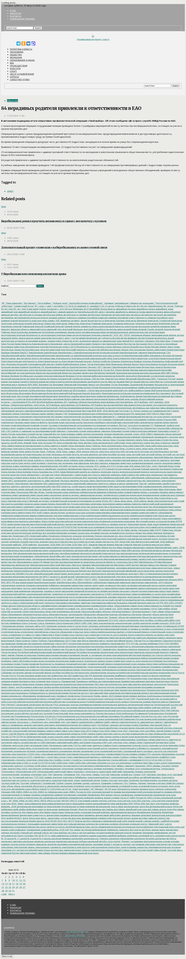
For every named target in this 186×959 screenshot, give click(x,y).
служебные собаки (145, 739)
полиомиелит (80, 666)
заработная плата (171, 483)
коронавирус (174, 518)
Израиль (163, 492)
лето (13, 538)
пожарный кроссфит (76, 663)
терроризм (128, 771)
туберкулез (35, 783)
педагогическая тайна (45, 646)
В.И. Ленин (116, 369)
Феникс (73, 809)
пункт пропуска (106, 698)
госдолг (43, 425)
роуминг (40, 719)
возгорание (106, 390)
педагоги (28, 646)
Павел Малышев (23, 637)
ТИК (49, 774)
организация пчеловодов (21, 628)
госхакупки (144, 425)
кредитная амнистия (76, 524)
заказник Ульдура (59, 480)
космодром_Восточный (135, 521)
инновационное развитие (156, 495)
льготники (78, 541)
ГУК (8, 431)
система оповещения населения (161, 733)
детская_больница (52, 454)
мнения (131, 567)
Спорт (13, 71)
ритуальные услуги (11, 713)
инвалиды (6, 495)
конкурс (29, 518)
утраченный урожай (171, 797)
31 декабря (92, 305)
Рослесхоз (50, 716)
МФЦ (180, 579)
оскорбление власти (80, 628)
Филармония (143, 812)
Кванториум (174, 506)
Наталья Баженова (148, 591)
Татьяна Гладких (169, 765)
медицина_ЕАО (9, 553)
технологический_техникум (15, 774)
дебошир (42, 436)
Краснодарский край (46, 524)
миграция (6, 559)
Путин (126, 698)
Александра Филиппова (157, 323)
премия (14, 681)
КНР (33, 512)
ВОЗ (74, 390)
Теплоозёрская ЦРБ (25, 771)
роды (77, 713)
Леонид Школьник (104, 535)
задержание (20, 480)
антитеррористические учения (92, 335)
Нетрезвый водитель (133, 599)
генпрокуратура (103, 413)
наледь (87, 585)
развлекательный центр (107, 701)
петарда (12, 652)
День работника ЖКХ (133, 445)
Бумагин (24, 367)
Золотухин (114, 489)
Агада (33, 317)
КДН (25, 509)
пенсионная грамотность (117, 646)
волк (3, 393)
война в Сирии (143, 390)
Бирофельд (155, 355)
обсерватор (124, 614)
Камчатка (136, 503)
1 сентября (57, 305)
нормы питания (130, 608)
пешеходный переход (157, 652)
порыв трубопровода (105, 669)
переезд (132, 649)
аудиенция (85, 340)
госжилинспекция (66, 425)
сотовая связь (23, 748)
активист (75, 320)
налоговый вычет (40, 588)
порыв (47, 669)
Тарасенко (139, 765)
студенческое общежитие (96, 759)
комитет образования (160, 512)
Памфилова (102, 637)
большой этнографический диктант (36, 364)
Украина (143, 788)
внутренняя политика (38, 387)
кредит (61, 524)
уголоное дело (166, 786)
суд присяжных (123, 762)
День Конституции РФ (43, 442)
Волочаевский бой (63, 393)
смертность (161, 739)
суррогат (18, 765)
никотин (150, 602)
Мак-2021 (82, 544)
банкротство (98, 343)
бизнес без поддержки (133, 349)
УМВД (10, 191)
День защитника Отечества (157, 439)
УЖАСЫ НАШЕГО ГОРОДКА (45, 788)
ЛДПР (157, 530)
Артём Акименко (129, 337)
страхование (8, 759)
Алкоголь (119, 326)
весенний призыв (10, 378)
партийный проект (123, 640)
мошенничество (33, 576)
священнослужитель (80, 727)
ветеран (31, 378)
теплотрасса (91, 771)
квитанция (17, 509)
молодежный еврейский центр (127, 570)
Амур (173, 326)
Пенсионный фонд (33, 649)
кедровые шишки (37, 509)
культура (128, 527)
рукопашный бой (113, 719)
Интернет (56, 498)
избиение (73, 492)
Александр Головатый (159, 320)
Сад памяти (72, 722)
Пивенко (173, 652)
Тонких (136, 774)
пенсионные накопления (167, 646)
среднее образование (163, 754)
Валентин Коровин (71, 372)
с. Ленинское (36, 722)
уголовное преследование (104, 786)
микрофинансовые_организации (28, 559)
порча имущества (34, 669)
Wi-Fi (86, 308)
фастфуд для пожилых (157, 803)
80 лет (136, 305)
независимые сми (22, 596)
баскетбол (122, 343)
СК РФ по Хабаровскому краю (31, 736)
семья (57, 730)
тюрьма (141, 783)
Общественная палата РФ (43, 617)
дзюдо (56, 457)
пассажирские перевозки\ (41, 643)
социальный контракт (110, 751)
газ (150, 410)
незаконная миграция (43, 596)
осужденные (156, 628)
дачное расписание (92, 434)
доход (81, 466)
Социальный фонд (132, 751)
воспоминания (147, 393)
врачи (82, 396)
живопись (115, 474)
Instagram (51, 308)
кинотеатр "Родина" (88, 509)
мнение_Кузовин (41, 567)
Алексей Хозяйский (44, 326)
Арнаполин (92, 337)
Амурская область (19, 329)
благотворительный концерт (76, 361)
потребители (123, 672)
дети (137, 451)
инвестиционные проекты (57, 495)
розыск (112, 713)
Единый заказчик (149, 468)
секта (94, 727)
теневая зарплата (83, 768)
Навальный (112, 582)
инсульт (35, 498)
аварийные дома (164, 308)
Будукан (162, 364)
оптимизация (169, 626)
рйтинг (25, 713)
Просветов (74, 692)
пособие (56, 672)
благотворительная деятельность (19, 361)
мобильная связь (31, 570)
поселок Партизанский (139, 669)
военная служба (26, 390)
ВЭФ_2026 (102, 410)
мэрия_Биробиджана (60, 582)
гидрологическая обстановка (47, 416)
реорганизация (75, 710)
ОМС (89, 623)
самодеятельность (129, 722)
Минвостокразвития (72, 559)
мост (136, 573)
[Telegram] (18, 43)
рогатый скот (36, 713)
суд (108, 762)
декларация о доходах (166, 436)
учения (94, 800)
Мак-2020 (72, 544)
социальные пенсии (69, 751)
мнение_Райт (78, 567)
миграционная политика (133, 556)
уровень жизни (102, 797)
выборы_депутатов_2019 (37, 404)
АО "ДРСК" (125, 335)
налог (95, 585)
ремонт (47, 710)
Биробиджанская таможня (133, 352)
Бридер (127, 364)
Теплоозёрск (8, 771)
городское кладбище (93, 422)
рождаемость (87, 713)
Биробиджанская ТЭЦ (159, 352)
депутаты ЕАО (117, 451)
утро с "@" (6, 800)
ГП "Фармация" (158, 425)
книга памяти (18, 512)
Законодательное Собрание (110, 480)
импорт (179, 492)
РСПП (54, 719)
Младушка (18, 567)
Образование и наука (22, 60)
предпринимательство (68, 678)
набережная (99, 582)
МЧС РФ (10, 582)
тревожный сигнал (90, 780)
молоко (159, 570)
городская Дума (55, 422)
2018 (71, 305)
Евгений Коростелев (169, 466)
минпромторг (22, 564)
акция (83, 320)
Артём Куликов (146, 337)
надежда (20, 585)
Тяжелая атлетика (155, 783)
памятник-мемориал (146, 637)
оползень (93, 626)
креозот (122, 524)
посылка (111, 672)
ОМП (84, 623)
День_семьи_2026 (71, 451)
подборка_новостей (11, 660)
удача (27, 788)
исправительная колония (63, 500)
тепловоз (118, 768)
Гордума (18, 422)
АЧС (131, 340)
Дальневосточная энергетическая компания (133, 431)
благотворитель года (141, 358)
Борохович (99, 364)
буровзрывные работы (56, 367)
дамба (78, 434)
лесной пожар (130, 535)
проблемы (64, 687)
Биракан (5, 352)
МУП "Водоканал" (45, 579)
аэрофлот (150, 340)
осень (65, 628)
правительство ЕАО (61, 675)
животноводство (130, 474)
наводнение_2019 (154, 582)
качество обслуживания (155, 506)
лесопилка (161, 535)
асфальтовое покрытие (59, 340)
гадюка (144, 410)
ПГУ (127, 643)
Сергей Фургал (16, 733)
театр (24, 768)
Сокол (114, 745)
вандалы (144, 372)
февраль (174, 803)
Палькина (90, 637)
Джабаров (34, 457)
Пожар (24, 663)
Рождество (101, 713)
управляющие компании (81, 797)
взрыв (179, 378)
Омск (95, 623)
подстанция (141, 660)
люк (132, 541)
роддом (47, 713)
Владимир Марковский (64, 384)
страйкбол (163, 756)
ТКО (77, 774)
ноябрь (166, 608)
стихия (115, 756)
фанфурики (121, 803)
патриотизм (74, 643)
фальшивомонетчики (104, 803)
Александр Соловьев (112, 323)
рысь (26, 722)
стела (68, 756)
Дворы (21, 436)
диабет (64, 457)
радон (82, 701)
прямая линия (121, 695)
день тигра (141, 448)
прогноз (93, 687)
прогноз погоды (106, 687)
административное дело (160, 317)
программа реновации (153, 687)
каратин (57, 506)
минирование (165, 559)
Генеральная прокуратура (81, 413)
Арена (21, 337)
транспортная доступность (15, 780)
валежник (30, 372)
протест (84, 692)
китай (109, 509)
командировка (102, 512)
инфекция (94, 498)
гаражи (50, 413)
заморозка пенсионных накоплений (67, 483)
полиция (144, 666)
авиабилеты (121, 311)
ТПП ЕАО (38, 777)
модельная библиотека (78, 570)
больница (11, 364)
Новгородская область (28, 605)
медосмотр (86, 553)
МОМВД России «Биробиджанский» (35, 573)
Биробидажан (35, 352)
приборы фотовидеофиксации (104, 681)
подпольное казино (94, 660)
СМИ (42, 742)
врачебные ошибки (68, 396)
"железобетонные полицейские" (85, 303)
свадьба (24, 727)
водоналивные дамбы (133, 387)
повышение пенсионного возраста (86, 658)
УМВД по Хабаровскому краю (52, 791)
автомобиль (7, 317)
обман (160, 611)
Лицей (68, 538)
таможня (129, 765)
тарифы (156, 765)
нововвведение (48, 605)
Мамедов (25, 547)
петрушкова (93, 652)
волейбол (175, 390)
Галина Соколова (20, 413)
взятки (68, 381)
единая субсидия (131, 468)
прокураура (22, 692)
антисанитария (156, 332)
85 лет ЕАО (7, 308)
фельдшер (52, 809)
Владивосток (45, 384)
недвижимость (146, 594)
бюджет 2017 (95, 367)
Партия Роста (140, 640)
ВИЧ (29, 384)
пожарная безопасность (41, 663)
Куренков (49, 530)
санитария (37, 724)
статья (61, 756)
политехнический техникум (102, 666)
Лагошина (143, 530)
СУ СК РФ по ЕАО (46, 762)
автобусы (135, 314)
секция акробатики (108, 727)
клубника (6, 512)
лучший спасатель (29, 541)
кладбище (162, 509)
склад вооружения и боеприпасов (146, 736)
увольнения (66, 786)
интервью (45, 498)
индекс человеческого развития (112, 495)
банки (17, 343)
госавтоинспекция (19, 425)
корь (96, 521)
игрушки (57, 492)
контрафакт (123, 518)
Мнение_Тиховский (96, 567)
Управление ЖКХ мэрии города (103, 794)
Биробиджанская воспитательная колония (96, 352)
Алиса (95, 326)
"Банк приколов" (14, 303)
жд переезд (93, 471)
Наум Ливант (172, 591)
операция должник (56, 626)
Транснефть (167, 777)
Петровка (81, 652)
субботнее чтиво (65, 762)
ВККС (35, 384)
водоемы (78, 387)
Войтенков (157, 390)
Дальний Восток (51, 434)
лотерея (162, 538)
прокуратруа (139, 690)
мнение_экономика (117, 567)
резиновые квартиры (126, 707)
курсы (58, 530)
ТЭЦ (125, 783)
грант (13, 428)
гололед (128, 419)
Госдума (52, 425)
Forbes (42, 308)
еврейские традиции (55, 468)
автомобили (169, 314)
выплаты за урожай (11, 407)
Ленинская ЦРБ (20, 535)
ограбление (76, 620)
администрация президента (16, 320)
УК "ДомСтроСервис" (79, 788)
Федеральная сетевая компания (78, 806)
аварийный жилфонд (29, 311)
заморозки (91, 483)
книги (28, 512)
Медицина (16, 57)
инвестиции (36, 495)
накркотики (77, 585)
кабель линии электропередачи (156, 500)
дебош (33, 436)
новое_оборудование (118, 605)
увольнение (53, 786)
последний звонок (41, 672)
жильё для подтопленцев (68, 477)
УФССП (73, 800)
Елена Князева (23, 471)
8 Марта (128, 305)
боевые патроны (142, 361)
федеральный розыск (160, 806)
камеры (127, 503)
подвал (26, 660)
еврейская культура (11, 468)
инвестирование (21, 495)
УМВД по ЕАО (29, 791)
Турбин (59, 783)
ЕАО (143, 466)
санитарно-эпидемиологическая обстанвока (66, 724)
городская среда (73, 422)
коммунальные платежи (49, 515)
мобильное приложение (53, 570)
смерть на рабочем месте (26, 742)
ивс (36, 492)
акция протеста (95, 320)
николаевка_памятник (79, 602)
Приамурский (68, 681)
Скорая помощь (34, 739)
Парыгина (167, 640)
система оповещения (132, 733)
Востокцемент (163, 393)
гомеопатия (7, 422)
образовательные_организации (65, 614)
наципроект (72, 594)
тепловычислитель (150, 768)
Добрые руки (76, 460)
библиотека (106, 349)
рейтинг (156, 707)
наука (162, 591)
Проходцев (86, 695)
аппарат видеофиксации (155, 335)
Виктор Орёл (148, 381)
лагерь (134, 530)
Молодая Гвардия (100, 570)
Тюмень (132, 783)
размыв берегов (151, 701)
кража (10, 524)
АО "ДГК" (114, 335)
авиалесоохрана (154, 311)
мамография (52, 547)
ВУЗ (34, 402)
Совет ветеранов (32, 745)
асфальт (42, 340)
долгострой (29, 463)
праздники (108, 675)
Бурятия (73, 367)
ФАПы (136, 803)
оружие (39, 628)
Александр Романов (90, 323)
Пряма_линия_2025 (103, 695)
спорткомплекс (97, 754)
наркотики (173, 588)
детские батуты (70, 454)
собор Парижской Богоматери (152, 742)
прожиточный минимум (75, 690)
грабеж (170, 425)
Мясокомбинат (85, 582)
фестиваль (107, 809)
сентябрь (150, 730)
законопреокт (153, 480)
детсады (144, 451)
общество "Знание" (107, 617)
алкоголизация (106, 326)
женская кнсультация (161, 471)
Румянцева (129, 719)
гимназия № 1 (109, 416)
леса (120, 535)
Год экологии (47, 419)
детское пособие (19, 457)
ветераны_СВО (88, 378)
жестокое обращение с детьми (32, 474)
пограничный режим (159, 658)
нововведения (98, 605)
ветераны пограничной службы (63, 378)
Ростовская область (25, 719)
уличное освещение (165, 788)
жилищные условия (11, 477)
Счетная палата (69, 765)
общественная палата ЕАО (15, 617)
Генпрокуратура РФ (123, 413)
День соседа (77, 448)
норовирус (145, 608)
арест (61, 337)
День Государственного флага (125, 439)
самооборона (170, 722)
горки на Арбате (38, 422)
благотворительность (49, 361)
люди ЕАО (124, 541)
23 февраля (80, 305)
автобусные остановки (75, 314)
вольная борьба (81, 393)
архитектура (7, 340)
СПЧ (148, 754)
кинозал (62, 509)
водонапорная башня (156, 387)
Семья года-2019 (82, 730)
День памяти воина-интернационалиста (22, 445)
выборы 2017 (61, 402)
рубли (78, 719)
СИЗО (84, 733)
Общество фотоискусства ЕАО (157, 617)
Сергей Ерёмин (163, 730)
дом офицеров (81, 463)
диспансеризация (96, 457)
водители (61, 387)
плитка (167, 655)
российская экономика (108, 716)
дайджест (61, 431)
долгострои (16, 463)
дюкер (137, 466)
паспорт (177, 640)
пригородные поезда (166, 681)
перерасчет (143, 649)
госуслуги (132, 425)
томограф (114, 774)
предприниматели (46, 678)
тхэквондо (117, 783)
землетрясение (9, 489)
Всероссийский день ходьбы (123, 399)
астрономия (31, 340)
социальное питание (24, 751)
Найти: (4, 285)
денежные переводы (47, 439)
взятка (61, 381)
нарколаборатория (114, 588)
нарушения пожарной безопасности (80, 591)
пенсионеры (97, 646)
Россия (144, 716)
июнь (123, 500)
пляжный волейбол (19, 658)
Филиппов (155, 812)
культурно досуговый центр (148, 527)
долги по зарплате (160, 460)
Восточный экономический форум (35, 396)
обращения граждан (107, 614)
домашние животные (119, 463)
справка (133, 754)
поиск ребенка (160, 663)
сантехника (124, 724)
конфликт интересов (141, 518)
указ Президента (120, 788)
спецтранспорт (19, 754)
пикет (4, 655)
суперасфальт (174, 762)
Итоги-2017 (107, 500)
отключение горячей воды (34, 631)
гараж (42, 413)
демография (16, 439)
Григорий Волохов (66, 428)
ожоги (122, 620)
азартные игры (39, 320)
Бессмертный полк (55, 349)
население (113, 591)
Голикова (106, 419)
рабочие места (60, 701)
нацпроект (85, 594)
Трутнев (24, 783)
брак (108, 364)
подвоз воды (37, 660)
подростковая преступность (120, 660)
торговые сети (164, 774)
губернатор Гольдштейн (156, 428)
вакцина (143, 369)
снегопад (117, 742)
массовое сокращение (50, 550)
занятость (103, 483)
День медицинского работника (108, 442)
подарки (174, 658)
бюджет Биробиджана (115, 367)
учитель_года (148, 800)
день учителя (154, 448)
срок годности (18, 756)
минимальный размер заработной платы (136, 559)
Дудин (119, 466)
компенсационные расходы (115, 515)
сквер (66, 736)
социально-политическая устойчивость (128, 748)
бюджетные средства (26, 369)
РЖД (162, 710)
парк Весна (82, 640)
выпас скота (152, 404)
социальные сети (89, 751)
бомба (58, 364)
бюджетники (134, 367)
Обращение (89, 614)
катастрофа (68, 506)
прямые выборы (137, 695)
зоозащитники (150, 489)
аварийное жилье (145, 308)
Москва (111, 573)
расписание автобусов (40, 704)
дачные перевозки (113, 434)
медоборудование (69, 553)
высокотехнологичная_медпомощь (126, 407)
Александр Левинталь (44, 323)
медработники (100, 553)
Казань (51, 503)
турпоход (95, 783)
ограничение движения (95, 620)
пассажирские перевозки (14, 643)
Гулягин (14, 431)
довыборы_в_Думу (94, 460)
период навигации (171, 649)
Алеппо (77, 326)
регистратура (15, 707)
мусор (127, 579)
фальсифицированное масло (56, 803)
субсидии (91, 762)
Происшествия (18, 65)
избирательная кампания (92, 492)
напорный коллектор (72, 588)
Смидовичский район (67, 742)
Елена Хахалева (39, 471)
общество (91, 617)
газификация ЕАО (161, 410)
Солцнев (153, 745)
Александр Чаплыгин (134, 323)
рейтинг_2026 (168, 707)
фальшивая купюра (82, 803)
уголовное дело (81, 786)
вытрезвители (51, 410)
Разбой (90, 701)
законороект (8, 483)
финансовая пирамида (58, 815)
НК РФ (159, 602)
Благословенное (121, 358)
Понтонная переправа (13, 669)
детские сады (123, 454)
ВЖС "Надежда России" (163, 378)
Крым (173, 524)
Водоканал (104, 387)
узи (62, 788)
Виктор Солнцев (163, 381)
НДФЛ (108, 594)
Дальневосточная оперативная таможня (88, 431)
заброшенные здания (156, 477)
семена (49, 730)
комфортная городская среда (159, 515)
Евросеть (87, 468)
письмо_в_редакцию (91, 655)
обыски (40, 620)
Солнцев (136, 745)
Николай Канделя (136, 602)
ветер (22, 378)
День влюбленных (69, 439)
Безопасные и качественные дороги (110, 346)
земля (20, 489)
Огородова (63, 620)
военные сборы (43, 390)
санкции (113, 724)
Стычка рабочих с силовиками (126, 759)
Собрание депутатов (12, 745)
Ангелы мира (116, 329)
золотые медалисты (131, 489)
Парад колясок (22, 640)
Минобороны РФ (147, 562)
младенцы (6, 567)
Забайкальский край (113, 477)
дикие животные (77, 457)
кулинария (99, 527)
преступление (38, 681)
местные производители (74, 556)
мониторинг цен (76, 573)
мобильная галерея (11, 570)
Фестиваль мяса (30, 812)
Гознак (92, 419)
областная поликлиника (57, 611)
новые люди (136, 605)
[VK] (28, 43)
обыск (32, 620)
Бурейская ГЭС (36, 367)
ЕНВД (56, 471)
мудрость (55, 576)
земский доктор (33, 489)
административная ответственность (127, 317)
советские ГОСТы (71, 745)
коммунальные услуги (74, 515)
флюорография (173, 815)
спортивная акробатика (53, 754)
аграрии (52, 317)
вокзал (166, 390)
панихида (170, 637)
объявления (22, 620)
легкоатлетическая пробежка (26, 532)
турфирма (105, 783)
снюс (125, 742)
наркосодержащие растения (152, 588)
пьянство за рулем (159, 698)
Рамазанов (174, 701)
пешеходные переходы (132, 652)
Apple (35, 308)
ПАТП (64, 643)
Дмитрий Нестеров (22, 460)
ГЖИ (148, 413)
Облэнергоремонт (121, 611)
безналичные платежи (37, 346)
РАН (3, 704)
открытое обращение (60, 631)
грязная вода (118, 428)
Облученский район (91, 611)
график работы (47, 428)
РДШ (55, 704)
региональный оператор (140, 704)
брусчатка (144, 364)
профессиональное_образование (18, 695)
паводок (45, 637)
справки (141, 754)
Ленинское (54, 535)
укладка (134, 788)
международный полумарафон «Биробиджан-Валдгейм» (31, 556)
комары (134, 512)
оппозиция (105, 626)
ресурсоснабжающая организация (141, 710)
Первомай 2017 (93, 649)
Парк (73, 640)
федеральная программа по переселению (38, 806)
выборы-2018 (73, 404)
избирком (111, 492)
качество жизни (89, 506)
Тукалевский (48, 783)
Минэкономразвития (102, 564)
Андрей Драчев (162, 329)
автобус (14, 314)
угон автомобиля (15, 788)
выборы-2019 (88, 404)
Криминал (164, 524)
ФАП (130, 803)
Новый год (168, 605)
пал (62, 637)
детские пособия (107, 454)
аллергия (155, 326)
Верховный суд (145, 375)
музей (63, 576)
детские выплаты (88, 454)
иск (176, 498)
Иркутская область (163, 498)
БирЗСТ (23, 352)
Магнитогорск (142, 541)
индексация (135, 495)
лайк (151, 530)
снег (109, 742)
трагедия (57, 777)
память (161, 637)
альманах (165, 326)
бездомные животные (13, 346)
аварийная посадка (125, 308)
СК (180, 733)
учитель (102, 800)
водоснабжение (9, 390)
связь (65, 727)
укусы (151, 788)
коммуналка (7, 515)
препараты (24, 681)
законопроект (168, 480)
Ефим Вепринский (69, 471)
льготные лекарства (95, 541)
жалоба (83, 471)
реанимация (85, 704)
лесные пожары (146, 535)
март (170, 547)
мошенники (18, 576)
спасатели (171, 751)
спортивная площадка (78, 754)
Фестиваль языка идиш (51, 812)
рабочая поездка (43, 701)
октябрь (149, 620)
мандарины (76, 547)
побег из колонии (51, 658)
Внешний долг (19, 387)
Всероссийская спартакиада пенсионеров (86, 399)
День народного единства (139, 442)
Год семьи (34, 419)
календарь (84, 503)
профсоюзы (73, 695)
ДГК (27, 436)
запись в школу (117, 483)
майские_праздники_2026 (41, 544)
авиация (5, 314)
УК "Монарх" (97, 788)
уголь (177, 786)
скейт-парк (98, 736)
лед (44, 532)
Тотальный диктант (22, 777)
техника (138, 771)
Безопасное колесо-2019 (62, 346)
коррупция (87, 521)
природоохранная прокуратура (60, 684)
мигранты (114, 556)
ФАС (142, 803)
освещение (56, 628)
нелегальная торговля (139, 596)
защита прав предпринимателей (95, 486)
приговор (150, 681)
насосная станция (128, 591)
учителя (160, 800)
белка (147, 346)
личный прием (93, 538)
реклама (5, 710)
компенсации (93, 515)
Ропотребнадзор (125, 713)
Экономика (16, 51)
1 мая (48, 305)
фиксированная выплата (123, 812)
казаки (43, 503)
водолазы (115, 387)
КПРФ (178, 521)
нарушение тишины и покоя (46, 591)
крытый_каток (14, 527)
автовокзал (147, 314)
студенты (76, 759)
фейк (16, 809)
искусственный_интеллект (36, 500)
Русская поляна (143, 719)
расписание (22, 704)
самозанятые (147, 722)
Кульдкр (109, 527)
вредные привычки (96, 396)
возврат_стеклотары (88, 390)
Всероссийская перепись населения (45, 399)
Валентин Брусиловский (48, 372)
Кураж (31, 530)
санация (27, 724)
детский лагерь (153, 454)
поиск (149, 663)
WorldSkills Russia (98, 308)
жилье (25, 477)
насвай (103, 591)
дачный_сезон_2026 (134, 434)
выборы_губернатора (12, 404)
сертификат (30, 733)
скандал (58, 736)
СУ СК (145, 759)
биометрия (172, 349)
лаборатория (109, 530)
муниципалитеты (135, 576)
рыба (154, 719)
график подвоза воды (27, 428)
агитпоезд (42, 317)
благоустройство (101, 361)
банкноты (26, 343)
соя (164, 751)
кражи (17, 524)
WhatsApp (77, 308)
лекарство (6, 535)
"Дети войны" (43, 303)
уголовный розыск (148, 786)
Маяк (123, 550)
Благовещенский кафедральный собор (91, 358)
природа (17, 684)
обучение (136, 614)
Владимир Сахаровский (130, 384)
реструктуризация (94, 710)
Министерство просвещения (58, 562)
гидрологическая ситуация (77, 416)
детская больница (159, 451)
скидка (107, 736)
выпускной (40, 407)
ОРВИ (4, 628)
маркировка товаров (143, 547)
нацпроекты (97, 594)
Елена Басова (8, 471)
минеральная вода (93, 559)
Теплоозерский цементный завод (54, 771)
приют (4, 687)
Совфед (106, 745)
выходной (64, 410)
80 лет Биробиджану (151, 305)
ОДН (116, 620)
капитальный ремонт (12, 506)
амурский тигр (54, 329)
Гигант (168, 413)
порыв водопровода (62, 669)
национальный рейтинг (13, 594)
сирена (91, 733)
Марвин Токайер (92, 547)
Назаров (30, 585)
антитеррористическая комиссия (58, 335)
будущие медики (10, 367)
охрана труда (126, 634)
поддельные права (65, 660)
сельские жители (144, 727)
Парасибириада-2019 (58, 640)
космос (151, 521)
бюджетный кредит (76, 369)
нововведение (65, 605)
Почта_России (16, 675)
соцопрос (148, 751)
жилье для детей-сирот (42, 477)
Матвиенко (68, 550)
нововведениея (81, 605)
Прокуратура (153, 690)
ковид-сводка (50, 512)
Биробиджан (50, 352)
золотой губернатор (97, 489)
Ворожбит (95, 393)
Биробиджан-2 (66, 352)
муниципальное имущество (15, 579)
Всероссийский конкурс (151, 399)
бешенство (94, 349)
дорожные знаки (10, 466)
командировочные (120, 512)
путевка (118, 698)
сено (142, 730)
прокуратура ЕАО (169, 690)
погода (108, 658)
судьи (156, 762)
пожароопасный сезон (125, 663)
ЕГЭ (103, 468)
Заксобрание (22, 483)
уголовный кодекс (128, 786)
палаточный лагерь (74, 637)
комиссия (144, 512)
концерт (156, 518)
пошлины (29, 675)
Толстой (104, 774)
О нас (13, 10)
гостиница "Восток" (116, 425)
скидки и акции (119, 736)
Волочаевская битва (42, 393)
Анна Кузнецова (19, 332)
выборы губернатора (80, 402)
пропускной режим (58, 692)
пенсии (61, 646)
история (96, 500)
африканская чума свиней (115, 340)
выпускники (28, 407)
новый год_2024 (37, 608)
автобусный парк (121, 314)
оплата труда (73, 626)
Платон (159, 655)
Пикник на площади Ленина (30, 655)
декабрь (107, 436)
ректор (30, 710)
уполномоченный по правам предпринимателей (116, 791)
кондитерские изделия (13, 518)
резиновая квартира (104, 707)
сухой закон (40, 765)
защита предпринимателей (127, 486)
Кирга (102, 509)
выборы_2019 (131, 402)
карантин (40, 506)
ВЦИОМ (40, 402)
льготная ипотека (63, 541)
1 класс (41, 305)
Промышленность (38, 692)
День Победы (92, 445)
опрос (159, 626)
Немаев (155, 596)
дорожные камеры (29, 466)
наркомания (130, 588)
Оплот (84, 626)
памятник (130, 637)
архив (170, 337)
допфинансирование (142, 463)
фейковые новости (36, 809)
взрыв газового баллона (25, 381)
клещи (178, 509)
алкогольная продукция (137, 326)
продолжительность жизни (15, 690)
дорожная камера (171, 463)
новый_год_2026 (113, 608)
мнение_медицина (60, 567)
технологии (149, 771)
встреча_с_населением (13, 402)
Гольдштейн (170, 419)
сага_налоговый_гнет (54, 722)
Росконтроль (37, 716)
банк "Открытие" (174, 340)
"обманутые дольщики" (141, 303)
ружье (100, 719)
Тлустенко (86, 774)
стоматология (150, 756)
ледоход (130, 532)
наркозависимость (94, 588)
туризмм (76, 783)
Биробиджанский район (136, 355)
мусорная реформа (141, 579)
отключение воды (10, 631)
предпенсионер (9, 678)
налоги (162, 585)
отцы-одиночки (91, 634)
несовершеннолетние (89, 599)
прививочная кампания (132, 681)
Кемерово (52, 509)
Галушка (34, 413)
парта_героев (105, 640)
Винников (6, 384)
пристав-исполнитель (110, 684)
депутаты (104, 451)
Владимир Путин (108, 384)
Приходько (172, 684)
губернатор (136, 428)
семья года (66, 730)
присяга (137, 684)
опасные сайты (32, 626)
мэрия (22, 582)
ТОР (143, 774)
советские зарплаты (91, 745)
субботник (80, 762)
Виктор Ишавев (116, 381)
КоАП (39, 512)
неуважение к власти (156, 599)
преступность (53, 681)
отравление (14, 634)
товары (96, 774)
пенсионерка (83, 646)
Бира (181, 349)
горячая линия (161, 422)
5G (102, 305)
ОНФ (172, 623)
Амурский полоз (37, 329)
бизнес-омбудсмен (156, 349)
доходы (89, 466)
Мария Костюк (108, 547)
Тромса (104, 780)
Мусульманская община (164, 579)
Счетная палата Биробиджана (94, 765)
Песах (4, 652)
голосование (139, 419)
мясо (74, 582)
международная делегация (135, 553)
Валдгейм (166, 369)
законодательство (136, 480)
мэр (17, 582)
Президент (87, 678)
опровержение (147, 626)
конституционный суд (77, 518)
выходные (76, 410)
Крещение (133, 524)
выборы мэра (99, 402)
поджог (79, 660)
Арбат (14, 337)
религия (38, 710)
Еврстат (96, 468)
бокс (3, 364)
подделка (49, 660)
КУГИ (63, 527)
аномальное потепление (41, 332)
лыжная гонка (46, 541)
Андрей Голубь (146, 329)
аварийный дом (9, 311)
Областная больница (33, 611)
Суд (113, 762)
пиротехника (52, 655)
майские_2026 (20, 544)
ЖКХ (12, 63)
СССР (29, 756)
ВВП (168, 372)
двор (14, 436)
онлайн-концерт (160, 623)
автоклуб (158, 314)
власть (166, 384)
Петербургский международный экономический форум (46, 652)
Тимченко (57, 774)
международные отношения (165, 553)
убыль (9, 786)
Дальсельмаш (67, 434)
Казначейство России (66, 503)
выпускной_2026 (55, 407)
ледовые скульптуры (78, 532)
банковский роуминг (81, 343)
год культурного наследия (167, 416)
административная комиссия (92, 317)
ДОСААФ (63, 466)
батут (150, 343)
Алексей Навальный (23, 326)
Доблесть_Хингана (43, 460)
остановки (144, 628)
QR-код (68, 308)
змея (83, 489)
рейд (141, 707)
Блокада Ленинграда (122, 361)
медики (166, 550)
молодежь (149, 570)
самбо (106, 722)
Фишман (136, 815)
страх (172, 756)
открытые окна (80, 631)
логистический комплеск (113, 538)
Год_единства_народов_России (72, 419)
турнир (85, 783)
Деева (64, 436)
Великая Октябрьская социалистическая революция (37, 375)
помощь (175, 666)
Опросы (14, 76)
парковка (93, 640)
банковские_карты (60, 343)
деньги (85, 451)
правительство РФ (82, 675)
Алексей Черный (64, 326)
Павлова (36, 637)
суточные (28, 765)
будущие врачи (175, 364)
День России (49, 448)
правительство (42, 675)
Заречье (5, 486)
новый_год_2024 (77, 608)
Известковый (124, 492)
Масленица (13, 550)
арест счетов (71, 337)
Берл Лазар (173, 346)
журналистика (94, 477)
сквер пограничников (80, 736)
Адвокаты (71, 317)
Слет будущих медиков (95, 739)
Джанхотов (46, 457)
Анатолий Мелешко (72, 329)
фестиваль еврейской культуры (130, 809)
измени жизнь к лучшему (145, 492)
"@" (3, 303)
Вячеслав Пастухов (118, 410)
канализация (166, 503)
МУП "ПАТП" (85, 579)
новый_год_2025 (95, 608)
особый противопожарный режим (109, 628)
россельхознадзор (85, 716)
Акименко (65, 320)
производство (95, 690)
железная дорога (109, 471)
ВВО (163, 372)
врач (55, 396)
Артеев (116, 337)
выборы (49, 402)
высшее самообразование (29, 410)
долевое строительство (49, 463)
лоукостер (173, 538)
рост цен (162, 716)
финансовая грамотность (32, 815)
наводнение (137, 582)
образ (4, 614)
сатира (134, 724)
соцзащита (68, 748)
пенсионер (70, 646)
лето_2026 (22, 538)
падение (55, 637)
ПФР (132, 698)
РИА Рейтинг (172, 710)
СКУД (46, 739)
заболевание (137, 477)
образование (14, 614)
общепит (147, 614)
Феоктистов (84, 809)
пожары (141, 663)
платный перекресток (143, 655)
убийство (170, 783)
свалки (40, 727)
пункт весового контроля (84, 698)
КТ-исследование (36, 527)
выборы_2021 (146, 402)
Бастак (131, 343)
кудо (90, 527)
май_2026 (159, 541)
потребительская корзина (144, 672)
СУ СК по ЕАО (155, 759)
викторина (178, 381)
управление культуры (164, 794)
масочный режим (28, 550)
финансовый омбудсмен (108, 815)
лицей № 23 (78, 538)
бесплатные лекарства (13, 349)
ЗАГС (10, 480)
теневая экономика (103, 768)
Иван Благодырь (167, 489)
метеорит (93, 556)
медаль (136, 550)
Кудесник (82, 527)
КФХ (99, 530)
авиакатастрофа (136, 311)
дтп (108, 466)
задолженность (35, 480)
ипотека (133, 498)
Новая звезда (8, 605)
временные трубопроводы (121, 396)
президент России (103, 678)
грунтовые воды (102, 428)
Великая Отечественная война (81, 375)
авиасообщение (172, 311)
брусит (135, 364)
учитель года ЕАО (131, 800)
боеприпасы (158, 361)
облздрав (75, 611)
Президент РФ (121, 678)
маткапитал (103, 550)
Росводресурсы (155, 713)
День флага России (28, 451)
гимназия (96, 416)
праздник (97, 675)
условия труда (118, 797)
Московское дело (124, 573)
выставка (150, 407)
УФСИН (65, 800)
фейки (22, 809)
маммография (38, 547)
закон (92, 480)
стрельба (20, 759)
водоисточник (91, 387)
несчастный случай (111, 599)
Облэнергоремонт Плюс (144, 611)
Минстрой (54, 564)
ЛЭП (116, 541)
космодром (117, 521)
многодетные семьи (147, 567)
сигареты (75, 733)
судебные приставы (142, 762)
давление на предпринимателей (38, 431)
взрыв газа (6, 381)
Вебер (174, 372)
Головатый (117, 419)
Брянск (154, 364)
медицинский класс (49, 553)
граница (5, 428)
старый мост (39, 756)
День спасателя (92, 448)
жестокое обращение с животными (68, 474)
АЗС (57, 320)
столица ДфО (135, 756)
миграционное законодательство (164, 556)
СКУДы (53, 739)
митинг (135, 564)
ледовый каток (117, 532)
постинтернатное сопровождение (88, 672)
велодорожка (105, 375)
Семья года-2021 (119, 730)
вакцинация (154, 369)
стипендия (105, 756)
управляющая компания (55, 797)
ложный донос (150, 538)
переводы (122, 649)
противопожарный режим (163, 692)
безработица (137, 346)
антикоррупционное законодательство (127, 332)
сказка (50, 736)
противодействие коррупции (104, 692)
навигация (124, 582)
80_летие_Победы (173, 305)
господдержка (84, 425)
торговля (151, 774)
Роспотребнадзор (65, 716)
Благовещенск (63, 358)
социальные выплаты (47, 751)
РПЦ (48, 719)
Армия (82, 337)
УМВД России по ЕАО (79, 791)
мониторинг (60, 573)
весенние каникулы (164, 375)
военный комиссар (62, 390)
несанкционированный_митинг (60, 599)
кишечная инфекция (123, 509)
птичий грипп (54, 698)
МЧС (3, 582)
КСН (24, 527)
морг (88, 573)
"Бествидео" (29, 303)
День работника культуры (159, 445)
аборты (111, 308)
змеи (78, 489)
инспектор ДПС (22, 498)
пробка (47, 687)
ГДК (64, 413)
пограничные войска (137, 658)
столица (123, 756)
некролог (122, 596)
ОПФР (180, 626)
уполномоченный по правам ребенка (161, 791)
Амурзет (5, 329)
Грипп (79, 428)
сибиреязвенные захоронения (53, 733)
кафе (77, 506)
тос (10, 777)
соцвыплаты (55, 748)
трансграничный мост (98, 777)
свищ (59, 727)
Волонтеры (12, 393)
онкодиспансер (106, 623)
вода (53, 387)
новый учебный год (57, 608)
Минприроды (8, 564)
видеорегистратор (97, 381)
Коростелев (47, 521)
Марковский (160, 547)
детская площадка (32, 454)
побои (64, 658)
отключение (177, 628)
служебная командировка (121, 739)
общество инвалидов (129, 617)
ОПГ (43, 626)
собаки (132, 742)
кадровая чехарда (23, 503)
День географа (87, 439)
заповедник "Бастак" (136, 483)
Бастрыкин (141, 343)
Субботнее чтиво (20, 79)
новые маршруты (152, 605)
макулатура (157, 544)
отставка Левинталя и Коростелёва (49, 634)
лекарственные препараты (160, 532)
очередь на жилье (154, 634)
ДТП (113, 466)
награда (168, 582)
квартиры (6, 509)
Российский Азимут (130, 716)
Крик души (153, 524)
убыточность (39, 786)
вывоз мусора (103, 404)
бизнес (117, 349)
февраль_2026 (8, 806)
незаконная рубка (84, 596)
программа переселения (128, 687)
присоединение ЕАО (88, 684)
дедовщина (54, 436)
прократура (125, 690)
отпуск (4, 634)
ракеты (164, 701)
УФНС (36, 800)
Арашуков (6, 337)
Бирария (14, 352)
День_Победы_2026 (50, 451)
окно (141, 620)
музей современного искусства (83, 576)
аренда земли (33, 337)
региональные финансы (114, 704)
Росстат (152, 716)
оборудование (172, 611)
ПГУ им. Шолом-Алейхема (144, 643)
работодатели (8, 701)
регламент (28, 707)
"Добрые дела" (59, 303)
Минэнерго (119, 564)
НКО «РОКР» (175, 602)
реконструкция (18, 710)
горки (26, 422)
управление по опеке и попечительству (22, 797)
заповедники (154, 483)
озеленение (132, 620)
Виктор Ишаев (133, 381)
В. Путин (105, 369)
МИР (128, 564)
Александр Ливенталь (67, 323)
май (152, 541)
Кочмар (171, 521)
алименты (86, 326)
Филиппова (167, 812)
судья (163, 762)
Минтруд (76, 564)
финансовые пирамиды (82, 815)
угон (3, 788)
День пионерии (76, 445)
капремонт (29, 506)
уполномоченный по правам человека (21, 794)
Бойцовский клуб (174, 361)
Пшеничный (142, 698)
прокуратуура (8, 692)
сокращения (124, 745)
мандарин (64, 547)
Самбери (98, 722)
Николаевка (60, 602)
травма (48, 777)
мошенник (6, 576)
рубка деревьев (66, 719)
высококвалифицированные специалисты (86, 407)
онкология (145, 623)
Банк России (7, 343)
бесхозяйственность (76, 349)
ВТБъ (28, 402)
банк (162, 340)
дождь (108, 460)
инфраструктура (120, 498)
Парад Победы (38, 640)
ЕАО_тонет (152, 466)
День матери (84, 442)
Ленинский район (38, 535)
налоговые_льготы (20, 588)
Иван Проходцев (19, 492)
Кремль (114, 524)
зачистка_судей (69, 486)
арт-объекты (105, 337)
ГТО (127, 428)
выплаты (172, 404)
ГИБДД (155, 413)
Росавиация (140, 713)
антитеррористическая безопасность (21, 335)
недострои (160, 594)
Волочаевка (24, 393)
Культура (15, 68)
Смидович (50, 742)
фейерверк (7, 809)
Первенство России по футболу (68, 649)
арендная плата (49, 337)
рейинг (148, 707)
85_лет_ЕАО (19, 308)
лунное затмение (10, 541)
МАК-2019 (61, 544)
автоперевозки (22, 317)
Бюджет (83, 367)
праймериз (120, 675)
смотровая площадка (90, 742)
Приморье (6, 684)
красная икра (28, 524)
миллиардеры (53, 559)
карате (49, 506)
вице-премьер (19, 384)
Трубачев (133, 780)
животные (145, 474)
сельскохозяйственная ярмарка (28, 730)
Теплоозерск (167, 768)
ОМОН (77, 623)
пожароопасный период (100, 663)
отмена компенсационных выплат (107, 631)
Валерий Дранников (116, 372)
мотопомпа (172, 573)
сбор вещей (155, 724)
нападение (55, 588)
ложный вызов (134, 538)
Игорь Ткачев (45, 492)
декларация (147, 436)
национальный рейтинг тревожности (46, 594)
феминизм (63, 809)
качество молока (133, 506)
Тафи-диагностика (11, 768)
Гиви (161, 413)
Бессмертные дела (35, 349)
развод (125, 701)
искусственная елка (11, 500)
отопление (178, 631)
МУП (33, 579)
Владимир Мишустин (88, 384)
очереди (139, 634)
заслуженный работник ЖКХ (46, 486)
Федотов (177, 806)
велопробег (119, 375)
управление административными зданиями (64, 794)
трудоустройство (10, 783)
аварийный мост (49, 311)
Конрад (38, 518)
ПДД (161, 643)
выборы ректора (115, 402)
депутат (94, 451)
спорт (37, 754)
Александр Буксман (114, 320)
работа (173, 698)
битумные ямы (47, 358)
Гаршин (58, 413)
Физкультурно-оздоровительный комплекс (87, 812)
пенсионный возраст (12, 649)
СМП (104, 742)
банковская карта (41, 343)
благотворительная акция (167, 358)
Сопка (181, 745)
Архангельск (160, 337)
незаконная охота (65, 596)
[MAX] (33, 43)
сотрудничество (40, 748)
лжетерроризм (36, 538)
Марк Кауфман (124, 547)
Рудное (93, 719)
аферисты (96, 340)
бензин (155, 346)
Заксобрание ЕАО (38, 483)
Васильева (155, 372)
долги (146, 460)
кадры (36, 503)
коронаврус (34, 521)
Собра (171, 742)
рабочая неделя (25, 701)
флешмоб (146, 815)
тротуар (112, 780)
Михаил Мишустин (149, 564)
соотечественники (168, 745)
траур (76, 780)
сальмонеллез (85, 722)
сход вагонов (54, 765)
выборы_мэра (58, 404)
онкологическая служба (127, 623)
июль (117, 500)
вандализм (133, 372)
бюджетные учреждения (51, 369)
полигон (54, 666)
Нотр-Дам (156, 608)
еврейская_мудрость (33, 468)
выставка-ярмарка (165, 407)
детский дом (138, 454)
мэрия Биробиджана (37, 582)
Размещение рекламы (22, 18)
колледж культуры (75, 512)
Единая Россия (114, 468)
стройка (57, 759)
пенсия (47, 649)
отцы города (75, 634)
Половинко (155, 666)
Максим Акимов (106, 544)
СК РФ (12, 736)
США (113, 765)
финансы (126, 815)
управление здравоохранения (136, 794)
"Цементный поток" (23, 305)
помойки (166, 666)
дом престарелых (98, 463)
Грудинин (87, 428)
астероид (19, 340)
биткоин (166, 355)
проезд (59, 690)
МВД (129, 550)
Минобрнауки (164, 562)
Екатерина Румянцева (171, 468)
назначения (41, 585)
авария (62, 311)
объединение (8, 620)
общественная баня (163, 614)
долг (140, 460)
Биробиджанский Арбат (13, 355)
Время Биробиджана (146, 396)
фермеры (96, 809)
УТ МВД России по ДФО (139, 797)
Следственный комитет (70, 739)
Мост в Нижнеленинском (152, 573)
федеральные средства (136, 806)
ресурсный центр (113, 710)
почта (174, 672)
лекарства (140, 532)
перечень (155, 649)
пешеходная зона (109, 652)
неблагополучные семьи (125, 594)
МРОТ (46, 576)
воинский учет (120, 390)
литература (58, 538)
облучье (106, 611)
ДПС (96, 466)
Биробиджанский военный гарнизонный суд (50, 355)
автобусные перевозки (99, 314)
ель (50, 471)
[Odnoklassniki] (23, 43)
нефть (15, 602)
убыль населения (22, 786)
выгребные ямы (119, 404)
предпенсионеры (27, 678)
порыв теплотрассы (83, 669)
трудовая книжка (148, 780)
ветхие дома (103, 378)
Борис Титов (86, 364)
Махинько (114, 550)
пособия (65, 672)
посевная (121, 669)
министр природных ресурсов (89, 562)
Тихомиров (69, 774)
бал (157, 340)
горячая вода (146, 422)
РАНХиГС (11, 704)
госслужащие (99, 425)
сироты (117, 733)
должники (67, 463)
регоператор (41, 707)
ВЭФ (93, 410)
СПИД (30, 754)
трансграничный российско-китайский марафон (135, 777)
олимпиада (15, 623)
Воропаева (107, 393)
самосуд (5, 724)
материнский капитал (85, 550)
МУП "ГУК (72, 579)
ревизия (96, 704)
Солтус (145, 745)
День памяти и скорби (56, 445)
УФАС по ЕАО (25, 800)
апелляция (136, 335)
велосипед (131, 375)
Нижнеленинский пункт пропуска (36, 602)
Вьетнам (86, 410)
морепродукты (99, 573)
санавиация (16, 724)
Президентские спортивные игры (148, 678)
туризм (68, 783)
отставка (26, 634)
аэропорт (139, 340)
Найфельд (53, 585)
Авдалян (110, 311)
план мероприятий (122, 655)
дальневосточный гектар (28, 434)
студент (66, 759)
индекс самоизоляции (83, 495)
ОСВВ (46, 628)
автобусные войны (52, 314)
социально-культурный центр (91, 748)
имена (171, 492)
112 (65, 305)
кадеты (9, 503)
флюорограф (158, 815)
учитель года (114, 800)
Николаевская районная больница (109, 602)
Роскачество (7, 716)
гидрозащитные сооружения (16, 416)
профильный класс (46, 695)
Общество (16, 54)
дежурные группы (77, 436)
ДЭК (130, 466)
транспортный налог (62, 780)
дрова (102, 466)
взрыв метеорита (47, 381)
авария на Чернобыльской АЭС (82, 311)
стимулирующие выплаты (85, 756)
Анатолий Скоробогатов (96, 329)
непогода (164, 596)
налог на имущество (109, 585)
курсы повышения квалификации (79, 530)
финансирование (10, 815)
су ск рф (32, 762)
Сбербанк (143, 724)
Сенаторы (133, 730)
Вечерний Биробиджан (138, 378)
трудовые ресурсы (167, 780)
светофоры (50, 727)
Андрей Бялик (130, 329)
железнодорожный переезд (134, 471)
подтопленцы (170, 660)
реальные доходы (69, 704)
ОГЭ (110, 620)
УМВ (12, 791)
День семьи (63, 448)
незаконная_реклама (105, 596)
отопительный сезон (160, 631)
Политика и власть (21, 49)
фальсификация (32, 803)
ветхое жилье (118, 378)
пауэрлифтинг (117, 643)
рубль (85, 719)
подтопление (155, 660)
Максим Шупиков (141, 544)
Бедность (159, 343)
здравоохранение (152, 486)
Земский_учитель (51, 489)
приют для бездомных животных (25, 687)
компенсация (137, 515)
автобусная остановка (30, 314)
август (101, 311)
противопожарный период (134, 692)
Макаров (93, 544)
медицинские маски (28, 553)
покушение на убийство (26, 666)
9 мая (29, 308)
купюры (23, 530)
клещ (171, 509)
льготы (110, 541)
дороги (157, 463)
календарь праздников (102, 503)
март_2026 (179, 547)
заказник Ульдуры (79, 480)
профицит (61, 695)
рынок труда (16, 722)
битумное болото (29, 358)
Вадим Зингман (130, 369)
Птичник (66, 698)
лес (116, 535)
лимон (48, 538)
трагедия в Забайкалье (74, 777)
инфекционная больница (75, 498)
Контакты (15, 16)
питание (107, 655)
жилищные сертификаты (164, 474)
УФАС (15, 800)
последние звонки (22, 672)
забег (127, 477)
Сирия (98, 733)
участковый (83, 800)
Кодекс (61, 512)
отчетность (106, 634)
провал (74, 687)
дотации (72, 466)
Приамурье (81, 681)
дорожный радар (48, 466)
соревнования (8, 748)
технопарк (36, 774)
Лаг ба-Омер (123, 530)
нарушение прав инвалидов (16, 591)
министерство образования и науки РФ (22, 562)
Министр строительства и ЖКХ (121, 562)
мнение (28, 567)
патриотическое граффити (95, 643)
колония (90, 512)
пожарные (60, 663)
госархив (34, 425)
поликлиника (66, 666)
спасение (6, 754)
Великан (5, 375)
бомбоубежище (70, 364)
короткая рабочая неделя (67, 521)
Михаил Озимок (167, 564)
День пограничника (111, 445)
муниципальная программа (159, 576)
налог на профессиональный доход (139, 585)
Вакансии (15, 13)
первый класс (109, 649)
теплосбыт (78, 771)
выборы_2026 (161, 402)
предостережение (161, 675)
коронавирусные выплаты (14, 521)
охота (115, 634)
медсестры (114, 553)
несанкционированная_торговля (26, 599)
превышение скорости (138, 675)
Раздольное (135, 701)
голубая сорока (154, 419)
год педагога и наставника (15, 419)
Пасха (58, 643)
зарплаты (25, 486)
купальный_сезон (10, 530)
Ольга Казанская (64, 623)
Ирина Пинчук (145, 498)
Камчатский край (150, 503)
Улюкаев (5, 791)
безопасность (83, 346)
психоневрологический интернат (29, 698)
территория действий (110, 771)
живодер (105, 474)
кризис (143, 524)
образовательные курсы (35, 614)
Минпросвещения (39, 564)
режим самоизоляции (81, 707)
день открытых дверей (166, 442)
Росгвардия (170, 713)
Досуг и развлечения (22, 74)
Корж (164, 518)
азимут (51, 320)
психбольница (154, 695)
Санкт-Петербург (99, 724)
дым (125, 466)
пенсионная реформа (142, 646)
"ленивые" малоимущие (116, 303)
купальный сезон (173, 527)
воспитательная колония (126, 393)
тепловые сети (132, 768)
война (131, 390)
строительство (44, 759)
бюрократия (93, 369)
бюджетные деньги (152, 367)
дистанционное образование (137, 457)
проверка (83, 687)
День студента (127, 448)
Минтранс (65, 564)
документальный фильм (125, 460)
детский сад (169, 454)
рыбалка (162, 719)
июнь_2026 (132, 500)
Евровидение (74, 468)
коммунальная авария (25, 515)
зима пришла (67, 489)
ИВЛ (31, 492)
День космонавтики (66, 442)
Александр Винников (136, 320)
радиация (73, 701)
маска (4, 550)
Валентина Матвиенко (94, 372)
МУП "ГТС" (61, 579)
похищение (164, 672)
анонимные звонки (64, 332)
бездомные (171, 343)
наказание (65, 585)
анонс (78, 332)
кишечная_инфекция (145, 509)
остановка (132, 628)
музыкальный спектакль (113, 576)
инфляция (105, 498)
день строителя (110, 448)
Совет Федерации (52, 745)
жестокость (93, 474)
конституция (96, 518)
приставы (127, 684)
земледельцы (169, 486)
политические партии (128, 666)
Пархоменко (155, 640)
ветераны (41, 378)
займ (47, 480)
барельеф (111, 343)
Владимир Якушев (153, 384)
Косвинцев (105, 521)
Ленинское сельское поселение (77, 535)
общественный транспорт (71, 617)
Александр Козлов (22, 323)
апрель (172, 335)
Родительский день (63, 713)
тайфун (120, 765)
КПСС (4, 524)
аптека (180, 335)
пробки (55, 687)
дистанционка (113, 457)
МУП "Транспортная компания (108, 579)
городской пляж (130, 422)
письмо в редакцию (69, 655)
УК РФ (107, 788)
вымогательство (137, 404)
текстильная (34, 768)
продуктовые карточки (42, 690)
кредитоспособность (98, 524)
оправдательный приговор (125, 626)
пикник (11, 655)
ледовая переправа (56, 532)
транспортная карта (40, 780)
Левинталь (167, 530)
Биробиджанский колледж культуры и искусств (99, 355)
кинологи (72, 509)
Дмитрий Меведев (163, 457)
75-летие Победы (114, 305)
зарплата (15, 486)
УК (66, 788)
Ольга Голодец (29, 623)
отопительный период (137, 631)
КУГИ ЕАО (71, 527)
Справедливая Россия (117, 754)
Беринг (163, 346)
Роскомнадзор (22, 716)
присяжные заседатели (153, 684)
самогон (114, 722)
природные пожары (32, 684)
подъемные (7, 663)
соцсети (157, 751)
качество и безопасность (111, 506)
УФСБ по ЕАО (53, 800)
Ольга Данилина (46, 623)
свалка (33, 727)
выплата (163, 404)
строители (30, 759)
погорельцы (119, 658)
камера (119, 503)
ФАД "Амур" (17, 803)
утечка (156, 797)
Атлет (75, 340)
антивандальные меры (94, 332)
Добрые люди (61, 460)
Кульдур (118, 527)
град (177, 425)
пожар (17, 663)
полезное (44, 666)
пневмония (36, 658)
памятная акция (116, 637)
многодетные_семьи (169, 567)
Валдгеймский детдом (13, 372)
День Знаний (24, 442)
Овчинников (50, 620)
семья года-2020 (100, 730)
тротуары (122, 780)
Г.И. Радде (134, 410)
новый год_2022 (20, 608)
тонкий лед (126, 774)
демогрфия (29, 439)
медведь (157, 550)
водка (69, 387)
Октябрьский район (164, 620)
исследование (84, 500)
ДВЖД (149, 434)
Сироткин (107, 733)
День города (102, 439)
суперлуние (7, 765)
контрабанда (110, 518)
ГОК (98, 419)
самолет (158, 722)
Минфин (86, 564)
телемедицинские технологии (57, 768)
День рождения (33, 448)
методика (104, 556)
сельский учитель (162, 727)
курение (39, 530)
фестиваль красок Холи (159, 809)
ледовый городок (99, 532)
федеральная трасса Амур (109, 806)
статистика (52, 756)
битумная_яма (12, 358)
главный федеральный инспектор (135, 416)
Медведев (146, 550)
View (3, 206)
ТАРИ (148, 765)
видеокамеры (79, 381)
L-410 (60, 308)
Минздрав (108, 559)
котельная (161, 521)
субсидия (101, 762)
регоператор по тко (58, 707)
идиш (65, 492)
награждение (8, 585)
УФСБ (43, 800)
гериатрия (139, 413)
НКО (165, 602)
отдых (167, 628)
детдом (129, 451)
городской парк (113, 422)
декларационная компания (126, 436)
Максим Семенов (123, 544)
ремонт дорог (59, 710)
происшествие (111, 690)
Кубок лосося (53, 527)
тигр (44, 774)
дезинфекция (94, 436)
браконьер (117, 364)
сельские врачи (126, 727)
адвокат (61, 317)
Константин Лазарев (54, 518)
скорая (22, 739)
